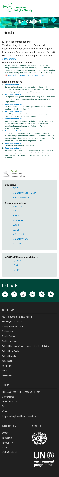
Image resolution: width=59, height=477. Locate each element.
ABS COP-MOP (21, 197)
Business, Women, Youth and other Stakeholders (21, 392)
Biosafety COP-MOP (24, 192)
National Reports (9, 356)
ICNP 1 (16, 269)
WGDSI (17, 243)
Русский (37, 75)
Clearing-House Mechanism (12, 326)
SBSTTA (17, 206)
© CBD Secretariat (9, 452)
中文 (18, 75)
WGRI (16, 225)
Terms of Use (7, 437)
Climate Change (8, 396)
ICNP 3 (17, 260)
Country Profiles (8, 336)
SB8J (16, 215)
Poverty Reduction (9, 401)
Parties (5, 370)
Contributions (7, 331)
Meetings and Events (10, 341)
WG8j (16, 229)
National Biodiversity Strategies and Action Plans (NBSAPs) (26, 346)
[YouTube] (6, 294)
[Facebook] (15, 294)
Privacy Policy (7, 442)
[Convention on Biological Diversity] (17, 8)
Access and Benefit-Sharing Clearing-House (19, 316)
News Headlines (8, 361)
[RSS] (52, 294)
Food (4, 406)
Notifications (7, 365)
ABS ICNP (18, 234)
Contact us (6, 433)
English (23, 75)
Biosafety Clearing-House (12, 321)
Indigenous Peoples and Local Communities (19, 416)
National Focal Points (10, 351)
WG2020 (18, 220)
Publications (7, 375)
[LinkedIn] (34, 294)
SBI (15, 211)
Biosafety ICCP (21, 238)
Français (30, 75)
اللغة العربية (12, 75)
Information (9, 32)
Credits (5, 447)
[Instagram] (43, 294)
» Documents (9, 58)
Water (4, 411)
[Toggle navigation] (55, 8)
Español (44, 75)
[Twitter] (25, 294)
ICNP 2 (17, 265)
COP (15, 188)
